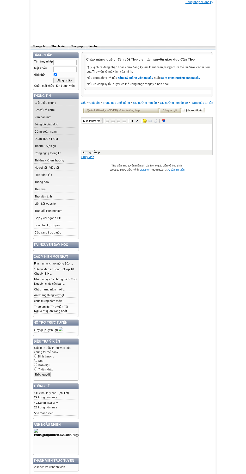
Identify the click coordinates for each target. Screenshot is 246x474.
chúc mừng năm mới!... (49, 301)
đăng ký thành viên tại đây (135, 78)
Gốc (83, 103)
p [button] (99, 152)
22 (35, 397)
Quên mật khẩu (44, 85)
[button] (107, 120)
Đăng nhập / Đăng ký (199, 2)
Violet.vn (144, 169)
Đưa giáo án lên (202, 103)
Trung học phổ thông (116, 103)
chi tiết (64, 393)
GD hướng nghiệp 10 (174, 103)
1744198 (40, 403)
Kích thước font (91, 120)
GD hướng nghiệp (145, 103)
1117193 (39, 393)
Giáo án (94, 103)
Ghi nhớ (39, 74)
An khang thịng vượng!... (50, 295)
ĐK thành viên (65, 85)
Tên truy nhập (43, 61)
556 (36, 413)
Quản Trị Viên (176, 169)
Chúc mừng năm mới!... (49, 289)
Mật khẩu (40, 68)
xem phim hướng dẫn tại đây (180, 78)
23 (35, 407)
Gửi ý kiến (87, 157)
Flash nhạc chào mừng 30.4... (53, 263)
